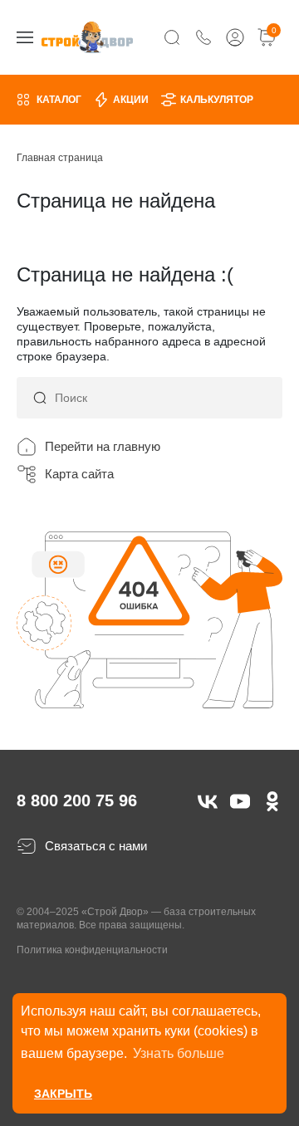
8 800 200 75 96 (77, 800)
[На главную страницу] (87, 37)
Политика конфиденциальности (92, 950)
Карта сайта (79, 474)
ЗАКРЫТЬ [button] (63, 1093)
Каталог (59, 99)
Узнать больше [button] (178, 1053)
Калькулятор (216, 99)
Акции (131, 99)
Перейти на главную (102, 446)
